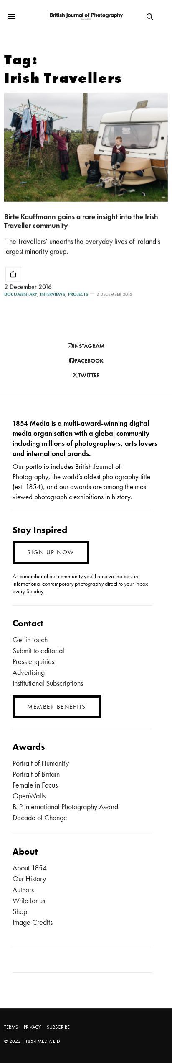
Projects (78, 294)
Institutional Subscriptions (48, 683)
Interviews (52, 294)
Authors (23, 889)
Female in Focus (35, 785)
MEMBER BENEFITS (56, 707)
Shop (20, 911)
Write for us (29, 900)
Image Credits (33, 922)
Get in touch (30, 639)
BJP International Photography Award (65, 806)
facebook (89, 360)
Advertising (29, 672)
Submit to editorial (38, 650)
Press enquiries (33, 661)
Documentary (20, 294)
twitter (89, 375)
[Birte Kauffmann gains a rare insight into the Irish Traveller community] (86, 147)
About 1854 (30, 868)
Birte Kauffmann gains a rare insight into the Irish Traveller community (81, 220)
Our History (29, 878)
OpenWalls (29, 795)
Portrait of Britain (36, 774)
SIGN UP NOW (50, 552)
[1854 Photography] (86, 16)
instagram (88, 346)
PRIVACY (32, 1027)
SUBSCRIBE (58, 1027)
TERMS (11, 1027)
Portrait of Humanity (41, 763)
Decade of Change (40, 817)
